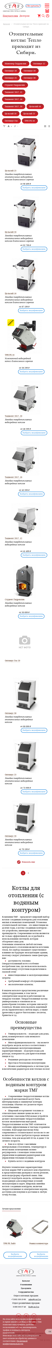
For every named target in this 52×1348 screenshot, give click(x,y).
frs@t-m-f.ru (33, 1307)
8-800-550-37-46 (19, 1307)
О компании (26, 1285)
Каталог (26, 1281)
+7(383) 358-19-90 (18, 1299)
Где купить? (33, 6)
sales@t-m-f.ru (34, 1299)
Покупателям (10, 16)
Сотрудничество (26, 1292)
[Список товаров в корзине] (39, 15)
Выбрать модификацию (34, 188)
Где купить (26, 1288)
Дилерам (24, 16)
